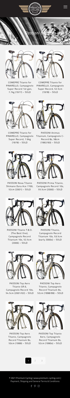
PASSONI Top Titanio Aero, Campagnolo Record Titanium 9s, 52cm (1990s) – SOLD (50, 338)
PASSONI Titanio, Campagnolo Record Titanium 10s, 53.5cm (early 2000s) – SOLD (50, 234)
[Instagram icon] (38, 386)
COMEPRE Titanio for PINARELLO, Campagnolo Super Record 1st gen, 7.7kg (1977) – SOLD (19, 87)
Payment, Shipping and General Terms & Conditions (35, 381)
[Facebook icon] (31, 386)
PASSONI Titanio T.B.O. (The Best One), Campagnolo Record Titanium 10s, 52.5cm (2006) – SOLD (19, 236)
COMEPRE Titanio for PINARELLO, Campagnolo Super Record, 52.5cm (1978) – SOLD (50, 87)
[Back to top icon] (65, 393)
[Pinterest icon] (35, 386)
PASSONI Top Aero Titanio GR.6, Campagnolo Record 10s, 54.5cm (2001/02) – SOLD (20, 288)
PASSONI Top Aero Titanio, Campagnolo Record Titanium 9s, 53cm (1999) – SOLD (19, 338)
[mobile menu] (65, 7)
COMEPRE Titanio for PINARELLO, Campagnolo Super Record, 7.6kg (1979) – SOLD (19, 137)
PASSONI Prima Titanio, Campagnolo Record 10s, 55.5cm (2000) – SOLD (50, 186)
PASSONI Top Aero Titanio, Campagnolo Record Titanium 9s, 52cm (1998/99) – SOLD (50, 288)
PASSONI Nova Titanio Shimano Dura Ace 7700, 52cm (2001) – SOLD (19, 186)
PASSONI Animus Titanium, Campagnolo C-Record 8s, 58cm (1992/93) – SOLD (50, 137)
